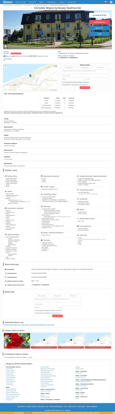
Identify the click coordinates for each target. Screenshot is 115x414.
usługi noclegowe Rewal (47, 385)
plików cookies (28, 413)
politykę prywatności (82, 84)
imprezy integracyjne (81, 385)
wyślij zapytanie (85, 87)
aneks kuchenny (79, 368)
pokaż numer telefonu (16, 53)
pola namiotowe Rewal (46, 381)
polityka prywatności (56, 406)
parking (43, 395)
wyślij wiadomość (99, 22)
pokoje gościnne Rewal (47, 379)
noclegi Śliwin (9, 368)
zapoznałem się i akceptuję (75, 84)
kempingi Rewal (45, 367)
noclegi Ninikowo (10, 372)
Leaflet (51, 90)
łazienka (77, 367)
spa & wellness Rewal (46, 374)
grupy (77, 398)
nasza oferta (72, 406)
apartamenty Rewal (11, 390)
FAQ (47, 406)
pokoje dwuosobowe (46, 391)
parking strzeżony (45, 397)
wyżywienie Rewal (10, 398)
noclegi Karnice (10, 384)
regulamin (41, 406)
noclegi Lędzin (9, 374)
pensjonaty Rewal (45, 377)
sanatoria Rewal (45, 383)
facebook (22, 406)
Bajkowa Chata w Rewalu (98, 347)
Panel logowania (91, 406)
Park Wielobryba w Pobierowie (71, 347)
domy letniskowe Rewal (12, 392)
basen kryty (78, 373)
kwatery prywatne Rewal (47, 370)
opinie (99, 34)
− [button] (5, 68)
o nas (65, 406)
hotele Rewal (9, 399)
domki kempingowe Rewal (12, 394)
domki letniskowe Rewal (12, 396)
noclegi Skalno (9, 383)
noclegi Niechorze (10, 377)
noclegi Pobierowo (10, 381)
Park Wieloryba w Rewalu (44, 347)
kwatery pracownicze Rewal (48, 368)
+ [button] (5, 66)
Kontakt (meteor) (31, 406)
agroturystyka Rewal (11, 389)
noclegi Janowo (10, 379)
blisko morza (78, 390)
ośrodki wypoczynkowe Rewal (48, 376)
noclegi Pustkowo (10, 375)
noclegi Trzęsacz (10, 370)
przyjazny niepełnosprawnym (83, 381)
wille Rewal (43, 386)
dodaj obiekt (81, 406)
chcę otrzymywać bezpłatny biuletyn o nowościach (75, 82)
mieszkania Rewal (45, 372)
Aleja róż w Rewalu (17, 347)
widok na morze (79, 394)
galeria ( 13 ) (99, 28)
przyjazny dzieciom (80, 377)
